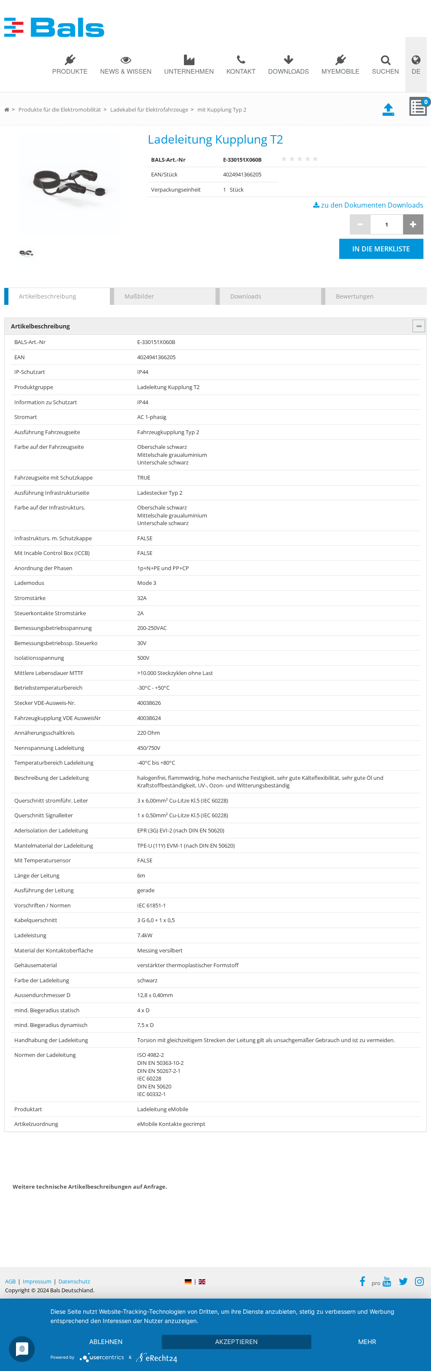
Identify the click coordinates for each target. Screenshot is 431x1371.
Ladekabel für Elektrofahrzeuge (149, 109)
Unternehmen (189, 71)
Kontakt (240, 71)
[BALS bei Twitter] (403, 1282)
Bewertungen (355, 296)
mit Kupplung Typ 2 (221, 109)
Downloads (288, 71)
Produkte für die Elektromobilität (60, 109)
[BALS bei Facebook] (362, 1282)
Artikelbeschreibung (47, 296)
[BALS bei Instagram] (419, 1282)
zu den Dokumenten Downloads (371, 205)
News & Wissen (126, 71)
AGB (10, 1281)
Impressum (37, 1281)
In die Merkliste (381, 248)
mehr (367, 1342)
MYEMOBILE (340, 71)
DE (416, 71)
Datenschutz (74, 1281)
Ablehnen (105, 1342)
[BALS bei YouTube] (387, 1282)
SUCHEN (385, 71)
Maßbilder (139, 296)
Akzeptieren (236, 1342)
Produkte (70, 71)
